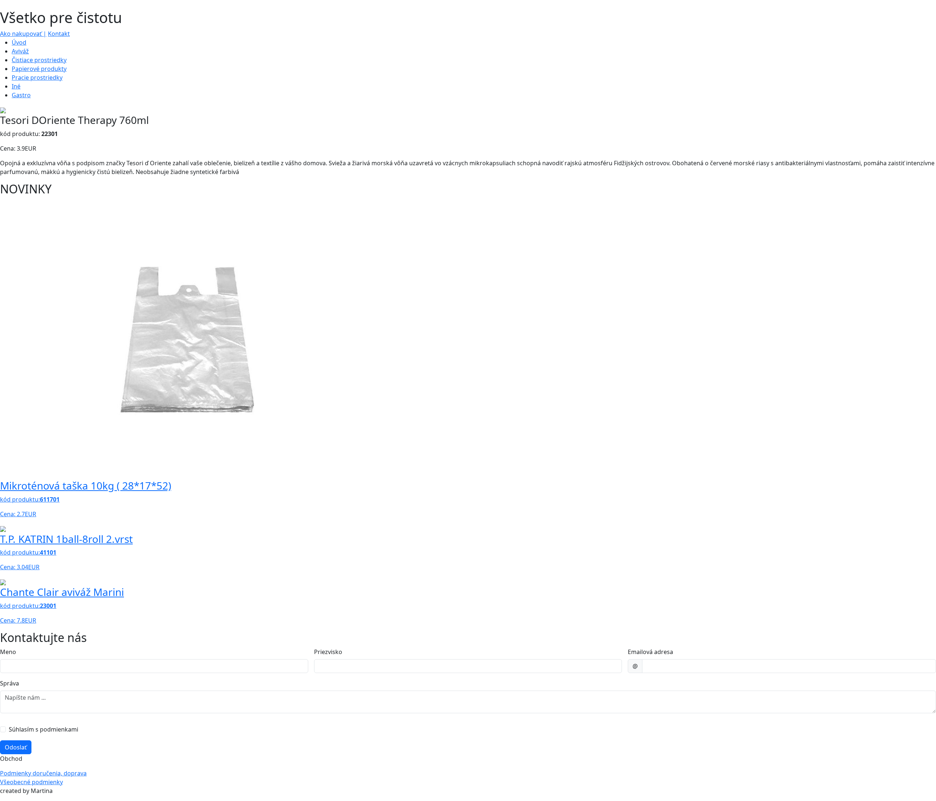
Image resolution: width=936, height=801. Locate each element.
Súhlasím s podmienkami (43, 729)
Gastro (21, 95)
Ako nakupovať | (23, 34)
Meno (8, 652)
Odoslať (16, 747)
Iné (16, 86)
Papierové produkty (39, 69)
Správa (9, 683)
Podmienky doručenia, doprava (43, 773)
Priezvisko (328, 652)
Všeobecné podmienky (31, 782)
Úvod (19, 42)
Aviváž (20, 51)
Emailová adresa (650, 652)
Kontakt (59, 34)
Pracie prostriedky (37, 77)
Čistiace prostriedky (39, 60)
